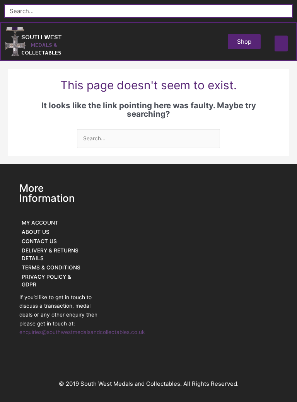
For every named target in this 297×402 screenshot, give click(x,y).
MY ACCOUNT (40, 223)
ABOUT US (36, 232)
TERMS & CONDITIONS (51, 267)
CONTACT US (39, 241)
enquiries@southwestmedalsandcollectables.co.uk (82, 332)
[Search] (285, 11)
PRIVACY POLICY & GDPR (46, 281)
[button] (281, 43)
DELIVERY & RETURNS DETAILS (50, 254)
